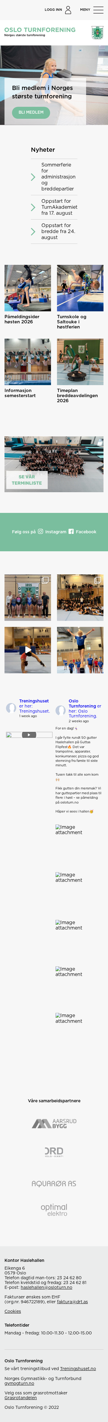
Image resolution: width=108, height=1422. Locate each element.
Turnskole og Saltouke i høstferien (71, 322)
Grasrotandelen (20, 1398)
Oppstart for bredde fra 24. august (58, 231)
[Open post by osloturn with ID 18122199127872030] (27, 597)
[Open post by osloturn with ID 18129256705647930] (80, 597)
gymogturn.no (19, 1384)
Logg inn (53, 9)
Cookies (12, 1312)
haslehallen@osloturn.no (46, 1288)
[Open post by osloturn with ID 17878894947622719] (27, 650)
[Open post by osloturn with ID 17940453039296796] (80, 650)
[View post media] (29, 735)
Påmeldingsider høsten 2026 (21, 319)
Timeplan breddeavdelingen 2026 (77, 395)
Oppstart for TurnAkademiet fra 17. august (59, 207)
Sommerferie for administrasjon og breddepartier (58, 177)
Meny (85, 9)
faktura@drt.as (72, 1302)
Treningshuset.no (78, 1369)
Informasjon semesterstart (20, 393)
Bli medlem (31, 113)
